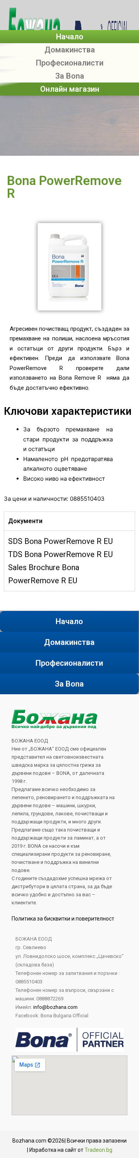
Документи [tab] (25, 521)
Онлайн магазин (69, 89)
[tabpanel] (69, 560)
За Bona (69, 76)
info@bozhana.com (55, 1007)
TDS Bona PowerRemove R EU (60, 554)
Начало (69, 36)
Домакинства (69, 49)
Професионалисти (69, 62)
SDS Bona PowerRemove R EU (60, 541)
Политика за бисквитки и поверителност (63, 919)
